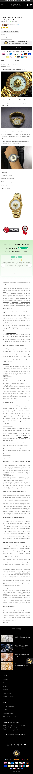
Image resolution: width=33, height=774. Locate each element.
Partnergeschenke (7, 421)
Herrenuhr (14, 325)
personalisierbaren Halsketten (12, 445)
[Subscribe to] (28, 739)
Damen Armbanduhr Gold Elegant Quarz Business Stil (21, 664)
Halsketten (20, 303)
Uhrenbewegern (17, 467)
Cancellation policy (8, 713)
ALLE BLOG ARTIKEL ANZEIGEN (16, 632)
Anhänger (5, 410)
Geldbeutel (9, 520)
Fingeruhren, (6, 301)
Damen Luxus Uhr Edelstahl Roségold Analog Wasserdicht (22, 655)
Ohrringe (20, 408)
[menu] (2, 5)
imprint (5, 709)
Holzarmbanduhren (25, 301)
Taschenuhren (15, 301)
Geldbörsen (17, 520)
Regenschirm (25, 511)
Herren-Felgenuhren (17, 373)
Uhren (4, 291)
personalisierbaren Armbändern (23, 430)
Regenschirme (10, 495)
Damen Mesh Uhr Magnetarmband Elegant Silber (22, 636)
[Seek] (27, 5)
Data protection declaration (10, 716)
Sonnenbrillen (18, 572)
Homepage (5, 679)
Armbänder (11, 408)
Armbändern (15, 303)
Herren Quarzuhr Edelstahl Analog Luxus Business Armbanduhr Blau (21, 647)
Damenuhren (19, 300)
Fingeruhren (11, 385)
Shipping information (8, 696)
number (3, 34)
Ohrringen (26, 303)
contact (5, 686)
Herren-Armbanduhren (8, 300)
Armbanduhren (6, 288)
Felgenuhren (5, 368)
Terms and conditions (8, 706)
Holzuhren (5, 593)
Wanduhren (11, 546)
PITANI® (19, 771)
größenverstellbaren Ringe (12, 580)
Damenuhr (14, 327)
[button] (5, 27)
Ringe (16, 408)
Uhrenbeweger (6, 473)
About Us (5, 689)
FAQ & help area (7, 693)
